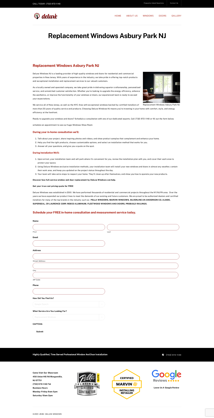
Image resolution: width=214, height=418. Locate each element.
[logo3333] (47, 13)
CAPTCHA (38, 324)
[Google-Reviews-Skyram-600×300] (166, 370)
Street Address (39, 261)
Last (109, 232)
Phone (36, 285)
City (34, 270)
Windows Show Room (82, 125)
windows (90, 73)
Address (38, 250)
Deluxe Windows (98, 180)
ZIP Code (36, 280)
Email (36, 237)
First (35, 232)
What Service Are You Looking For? (51, 311)
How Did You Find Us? (44, 298)
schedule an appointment (45, 125)
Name (36, 221)
